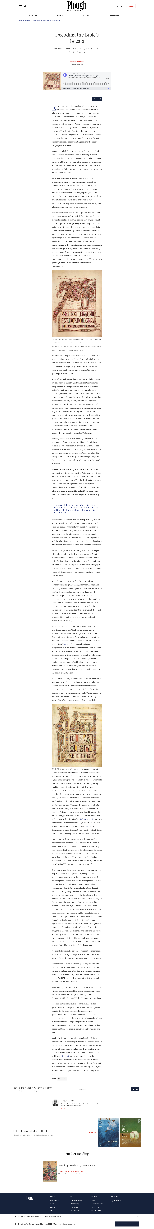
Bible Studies (62, 1079)
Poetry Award (95, 1207)
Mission (52, 1203)
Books (60, 15)
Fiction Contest (96, 1210)
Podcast (86, 15)
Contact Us (95, 1200)
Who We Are (54, 1200)
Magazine (33, 15)
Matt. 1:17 (67, 644)
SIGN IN (119, 6)
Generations (36, 20)
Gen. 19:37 (89, 826)
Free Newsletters (117, 15)
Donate (52, 1207)
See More (64, 1109)
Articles (27, 20)
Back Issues (74, 1207)
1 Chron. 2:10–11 (86, 819)
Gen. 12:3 (65, 1056)
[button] (20, 6)
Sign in (59, 1216)
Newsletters (74, 1210)
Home (20, 20)
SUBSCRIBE (130, 6)
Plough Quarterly (76, 1200)
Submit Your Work (97, 1203)
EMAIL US (92, 1132)
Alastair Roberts (77, 61)
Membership (74, 1203)
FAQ (51, 1210)
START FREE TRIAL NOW (127, 1224)
